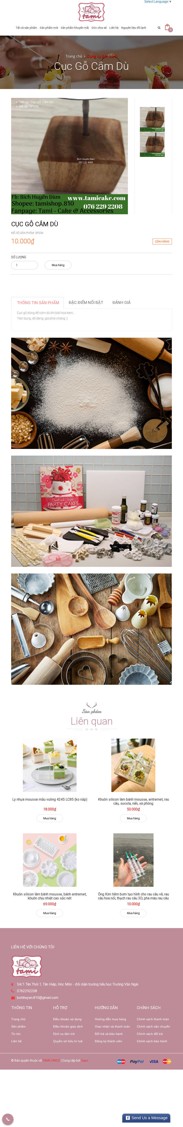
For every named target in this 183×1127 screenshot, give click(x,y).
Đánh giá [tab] (121, 302)
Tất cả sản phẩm (26, 27)
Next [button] (152, 150)
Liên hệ (114, 27)
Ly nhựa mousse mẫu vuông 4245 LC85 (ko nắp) (49, 799)
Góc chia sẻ (99, 27)
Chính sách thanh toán (153, 1019)
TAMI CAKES (51, 1060)
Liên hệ (16, 1041)
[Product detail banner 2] (91, 511)
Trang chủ (74, 56)
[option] (152, 119)
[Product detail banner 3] (91, 629)
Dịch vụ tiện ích (64, 1034)
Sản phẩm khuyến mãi (75, 27)
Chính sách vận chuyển (153, 1026)
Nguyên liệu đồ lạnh (133, 27)
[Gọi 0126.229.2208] (7, 1119)
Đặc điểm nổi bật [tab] (86, 302)
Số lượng (18, 257)
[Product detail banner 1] (91, 393)
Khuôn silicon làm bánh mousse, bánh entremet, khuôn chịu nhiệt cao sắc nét (50, 896)
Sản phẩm (18, 1026)
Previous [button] (152, 93)
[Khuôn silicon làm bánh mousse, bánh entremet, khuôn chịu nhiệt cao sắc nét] (49, 860)
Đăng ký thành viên (108, 1041)
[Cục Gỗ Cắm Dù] (69, 156)
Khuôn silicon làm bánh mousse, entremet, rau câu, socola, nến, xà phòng (133, 801)
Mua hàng (58, 265)
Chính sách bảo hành (152, 1041)
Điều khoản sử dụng (67, 1019)
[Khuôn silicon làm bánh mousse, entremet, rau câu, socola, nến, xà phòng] (133, 765)
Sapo (84, 1060)
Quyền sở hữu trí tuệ (68, 1041)
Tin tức (16, 1034)
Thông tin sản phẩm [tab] (38, 302)
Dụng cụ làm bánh (102, 56)
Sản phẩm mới (49, 27)
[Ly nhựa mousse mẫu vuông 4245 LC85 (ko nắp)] (49, 765)
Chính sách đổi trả (150, 1034)
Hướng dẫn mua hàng (110, 1019)
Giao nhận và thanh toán (112, 1026)
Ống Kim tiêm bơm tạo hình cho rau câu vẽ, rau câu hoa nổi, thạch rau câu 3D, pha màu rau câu (133, 896)
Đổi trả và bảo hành (109, 1034)
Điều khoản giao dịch (68, 1026)
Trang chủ (18, 1019)
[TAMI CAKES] (91, 12)
